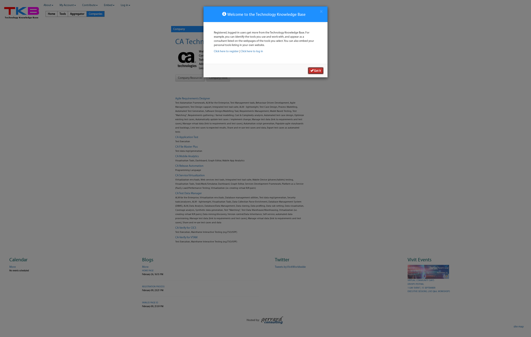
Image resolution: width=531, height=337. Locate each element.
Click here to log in (252, 51)
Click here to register (226, 51)
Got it (317, 70)
